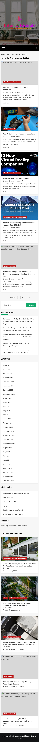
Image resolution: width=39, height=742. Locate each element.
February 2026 (8, 373)
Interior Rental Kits (9, 128)
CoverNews (30, 736)
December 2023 (8, 481)
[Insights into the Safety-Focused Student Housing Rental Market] (19, 208)
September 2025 (9, 394)
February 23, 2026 (16, 649)
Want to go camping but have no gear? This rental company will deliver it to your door (19, 274)
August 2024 (7, 448)
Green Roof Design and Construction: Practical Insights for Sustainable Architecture (19, 329)
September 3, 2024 (16, 227)
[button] (3, 48)
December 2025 (8, 382)
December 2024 (8, 431)
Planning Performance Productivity (14, 526)
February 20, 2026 (16, 686)
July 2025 (6, 402)
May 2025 (6, 411)
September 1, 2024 (16, 279)
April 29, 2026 (14, 610)
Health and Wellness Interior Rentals (15, 217)
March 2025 (7, 419)
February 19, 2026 (16, 726)
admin (6, 92)
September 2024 (9, 443)
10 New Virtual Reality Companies (16, 178)
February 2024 (8, 472)
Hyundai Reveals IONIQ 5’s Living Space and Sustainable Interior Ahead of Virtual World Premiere (18, 336)
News (5, 506)
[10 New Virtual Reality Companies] (19, 164)
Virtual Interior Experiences (12, 82)
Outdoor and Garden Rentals (13, 510)
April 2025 (6, 415)
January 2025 (8, 427)
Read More (6, 103)
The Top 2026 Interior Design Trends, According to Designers (16, 344)
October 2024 (8, 439)
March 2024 (7, 468)
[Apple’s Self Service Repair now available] (19, 119)
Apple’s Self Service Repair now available (19, 134)
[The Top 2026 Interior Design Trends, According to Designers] (19, 667)
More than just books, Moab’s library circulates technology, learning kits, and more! (19, 351)
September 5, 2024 (16, 92)
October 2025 (8, 390)
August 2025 (7, 398)
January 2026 (8, 378)
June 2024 (6, 456)
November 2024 (8, 435)
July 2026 (6, 365)
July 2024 (6, 452)
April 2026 (6, 369)
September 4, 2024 (16, 136)
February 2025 (8, 423)
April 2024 (6, 464)
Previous (12, 297)
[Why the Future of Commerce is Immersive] (19, 73)
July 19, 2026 (14, 571)
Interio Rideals (8, 498)
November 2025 (8, 386)
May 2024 (6, 460)
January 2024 (8, 476)
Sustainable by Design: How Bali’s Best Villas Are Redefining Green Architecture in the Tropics (18, 321)
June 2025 (6, 406)
